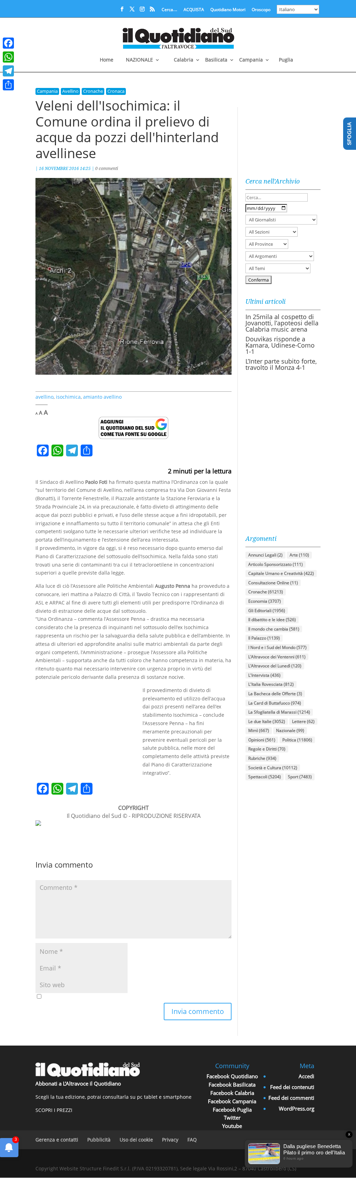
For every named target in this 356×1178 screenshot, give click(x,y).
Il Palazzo (264, 638)
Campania (251, 60)
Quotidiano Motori (227, 10)
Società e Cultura (272, 768)
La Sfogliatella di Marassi (279, 712)
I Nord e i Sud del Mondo (277, 647)
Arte (299, 555)
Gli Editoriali (266, 611)
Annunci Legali (265, 555)
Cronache (93, 91)
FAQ (192, 1139)
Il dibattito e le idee (272, 620)
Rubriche (262, 758)
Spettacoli (264, 777)
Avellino (70, 91)
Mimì (258, 730)
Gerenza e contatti (56, 1139)
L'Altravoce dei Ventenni (277, 657)
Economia (264, 601)
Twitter (232, 1117)
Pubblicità (99, 1139)
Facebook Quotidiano (232, 1076)
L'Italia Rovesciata (271, 684)
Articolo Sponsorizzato (275, 564)
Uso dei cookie (136, 1139)
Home (106, 60)
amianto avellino (102, 396)
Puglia (286, 60)
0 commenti (106, 168)
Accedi (306, 1076)
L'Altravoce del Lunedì (274, 666)
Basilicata (216, 60)
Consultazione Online (273, 583)
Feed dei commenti (291, 1097)
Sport (300, 777)
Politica (297, 740)
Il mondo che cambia (273, 629)
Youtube (232, 1125)
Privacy (170, 1139)
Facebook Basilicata (232, 1084)
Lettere (303, 721)
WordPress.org (296, 1108)
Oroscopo (261, 10)
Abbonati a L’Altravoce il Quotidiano (78, 1083)
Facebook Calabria (232, 1092)
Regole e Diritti (266, 749)
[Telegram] (8, 71)
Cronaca (115, 91)
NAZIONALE (139, 60)
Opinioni (261, 740)
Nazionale (290, 730)
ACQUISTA (194, 10)
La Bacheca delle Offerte (275, 694)
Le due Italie (266, 721)
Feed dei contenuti (292, 1086)
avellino (44, 396)
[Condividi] (8, 85)
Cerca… (169, 10)
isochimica (68, 396)
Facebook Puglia (232, 1109)
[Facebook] (8, 43)
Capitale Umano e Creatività (281, 573)
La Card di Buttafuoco (274, 703)
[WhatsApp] (8, 57)
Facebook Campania (232, 1101)
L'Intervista (264, 675)
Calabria (183, 60)
